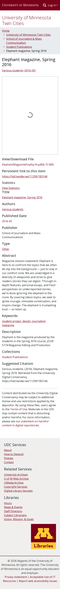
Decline (21, 583)
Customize (35, 583)
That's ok (8, 583)
